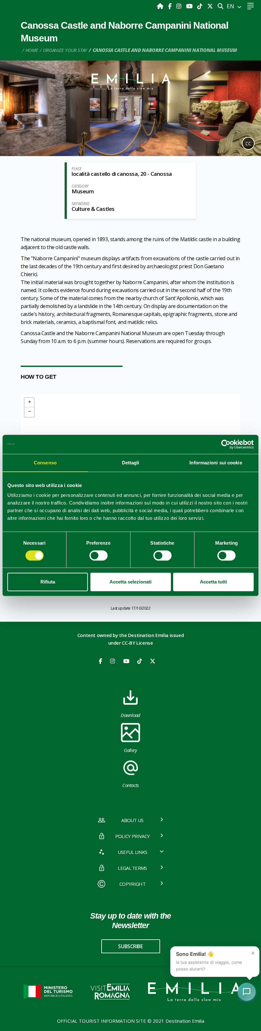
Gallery (130, 750)
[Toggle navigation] (250, 6)
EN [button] (231, 6)
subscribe (130, 946)
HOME (31, 50)
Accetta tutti (213, 581)
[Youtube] (190, 6)
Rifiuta (47, 581)
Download (130, 715)
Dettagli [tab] (130, 462)
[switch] (98, 555)
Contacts (130, 785)
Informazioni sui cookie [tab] (215, 462)
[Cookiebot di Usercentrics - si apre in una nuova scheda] (226, 444)
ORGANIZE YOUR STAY (65, 50)
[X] (210, 6)
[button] (29, 402)
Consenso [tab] (45, 462)
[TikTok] (200, 6)
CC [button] (248, 143)
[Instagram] (179, 6)
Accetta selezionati (130, 581)
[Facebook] (170, 6)
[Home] (161, 6)
